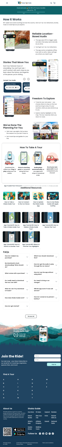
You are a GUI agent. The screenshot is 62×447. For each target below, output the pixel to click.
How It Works (30, 416)
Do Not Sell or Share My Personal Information (27, 442)
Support (47, 412)
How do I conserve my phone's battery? (44, 298)
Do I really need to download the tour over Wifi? (14, 281)
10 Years (38, 412)
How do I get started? (12, 306)
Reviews (54, 412)
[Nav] (7, 3)
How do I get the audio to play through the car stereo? (44, 265)
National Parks (54, 422)
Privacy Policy (19, 444)
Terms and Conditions (47, 442)
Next (28, 79)
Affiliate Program (38, 422)
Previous (24, 79)
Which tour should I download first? (44, 257)
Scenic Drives (30, 428)
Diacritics (29, 444)
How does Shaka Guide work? (14, 298)
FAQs (46, 416)
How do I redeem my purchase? (11, 257)
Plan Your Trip (39, 416)
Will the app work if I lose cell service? (43, 290)
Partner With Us (53, 416)
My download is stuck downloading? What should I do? (14, 265)
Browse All (31, 316)
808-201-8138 (54, 186)
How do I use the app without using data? (43, 273)
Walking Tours (38, 428)
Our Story (31, 412)
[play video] (12, 217)
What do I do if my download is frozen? (14, 290)
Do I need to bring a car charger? (41, 281)
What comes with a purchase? (15, 273)
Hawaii (47, 421)
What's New (30, 422)
